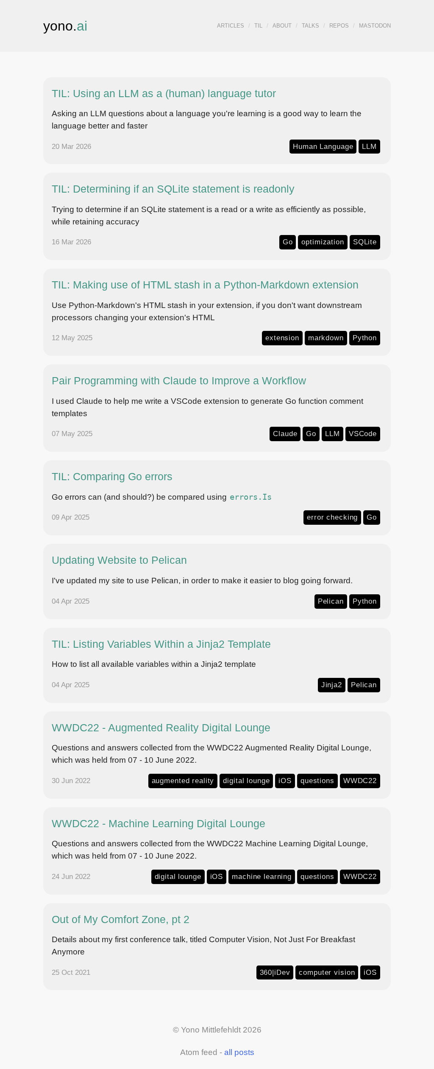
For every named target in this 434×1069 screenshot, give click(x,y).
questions (317, 780)
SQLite (365, 242)
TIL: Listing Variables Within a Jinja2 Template (161, 644)
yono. (60, 26)
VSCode (363, 433)
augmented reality (183, 780)
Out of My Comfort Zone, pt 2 (120, 919)
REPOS (339, 25)
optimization (322, 242)
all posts (239, 1052)
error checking (332, 517)
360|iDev (275, 972)
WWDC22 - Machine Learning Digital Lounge (158, 823)
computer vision (327, 972)
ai (82, 26)
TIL (258, 25)
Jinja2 (331, 684)
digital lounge (246, 780)
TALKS (310, 25)
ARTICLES (230, 25)
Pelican (331, 601)
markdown (326, 337)
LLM (369, 146)
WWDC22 (360, 780)
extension (282, 337)
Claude (285, 433)
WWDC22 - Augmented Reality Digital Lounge (161, 727)
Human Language (323, 146)
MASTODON (375, 25)
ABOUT (282, 25)
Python (365, 337)
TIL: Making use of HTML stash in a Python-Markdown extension (205, 285)
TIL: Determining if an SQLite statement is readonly (173, 189)
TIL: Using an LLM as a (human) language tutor (164, 93)
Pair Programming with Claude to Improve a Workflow (179, 380)
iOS (285, 780)
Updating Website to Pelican (119, 560)
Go (288, 242)
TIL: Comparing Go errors (112, 476)
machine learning (262, 876)
